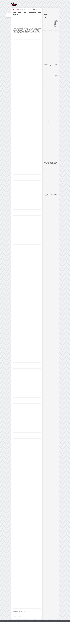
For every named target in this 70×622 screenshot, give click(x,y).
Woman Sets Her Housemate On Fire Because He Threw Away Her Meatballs (53, 125)
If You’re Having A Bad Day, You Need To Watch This (50, 195)
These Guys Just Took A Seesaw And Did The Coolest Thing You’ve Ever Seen (50, 121)
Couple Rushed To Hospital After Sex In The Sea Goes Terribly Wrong (50, 81)
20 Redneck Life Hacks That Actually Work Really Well (56, 23)
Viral (17, 9)
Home (14, 9)
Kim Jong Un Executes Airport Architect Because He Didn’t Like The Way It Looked (50, 163)
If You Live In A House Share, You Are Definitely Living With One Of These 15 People (49, 46)
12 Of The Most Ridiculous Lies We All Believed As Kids (49, 104)
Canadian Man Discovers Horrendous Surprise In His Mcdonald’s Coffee (49, 145)
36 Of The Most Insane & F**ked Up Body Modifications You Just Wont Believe (53, 69)
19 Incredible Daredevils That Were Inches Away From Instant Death (50, 172)
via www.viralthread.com (17, 616)
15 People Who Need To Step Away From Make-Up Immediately (50, 65)
